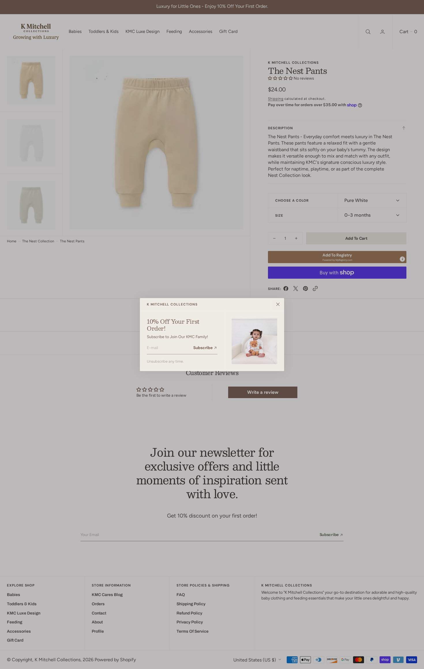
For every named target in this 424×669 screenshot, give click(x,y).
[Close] (277, 304)
